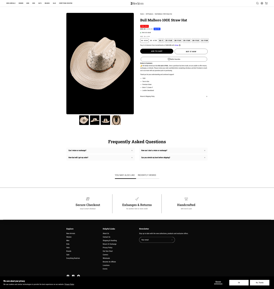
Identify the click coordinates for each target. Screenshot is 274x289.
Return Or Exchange (109, 244)
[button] (47, 3)
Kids (67, 244)
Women (68, 237)
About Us (106, 233)
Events (105, 269)
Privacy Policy (69, 284)
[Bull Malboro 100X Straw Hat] (84, 120)
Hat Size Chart (108, 251)
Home (142, 14)
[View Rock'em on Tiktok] (73, 276)
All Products (149, 14)
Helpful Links (109, 229)
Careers (105, 255)
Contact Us (106, 237)
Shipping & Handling (110, 240)
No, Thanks (260, 283)
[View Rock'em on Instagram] (67, 276)
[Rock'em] (137, 3)
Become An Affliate (109, 262)
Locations (106, 265)
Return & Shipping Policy (147, 96)
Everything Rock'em (73, 258)
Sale (67, 255)
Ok (239, 283)
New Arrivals (70, 233)
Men (67, 240)
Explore (69, 229)
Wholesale (106, 258)
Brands (68, 251)
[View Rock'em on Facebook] (78, 276)
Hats (68, 248)
